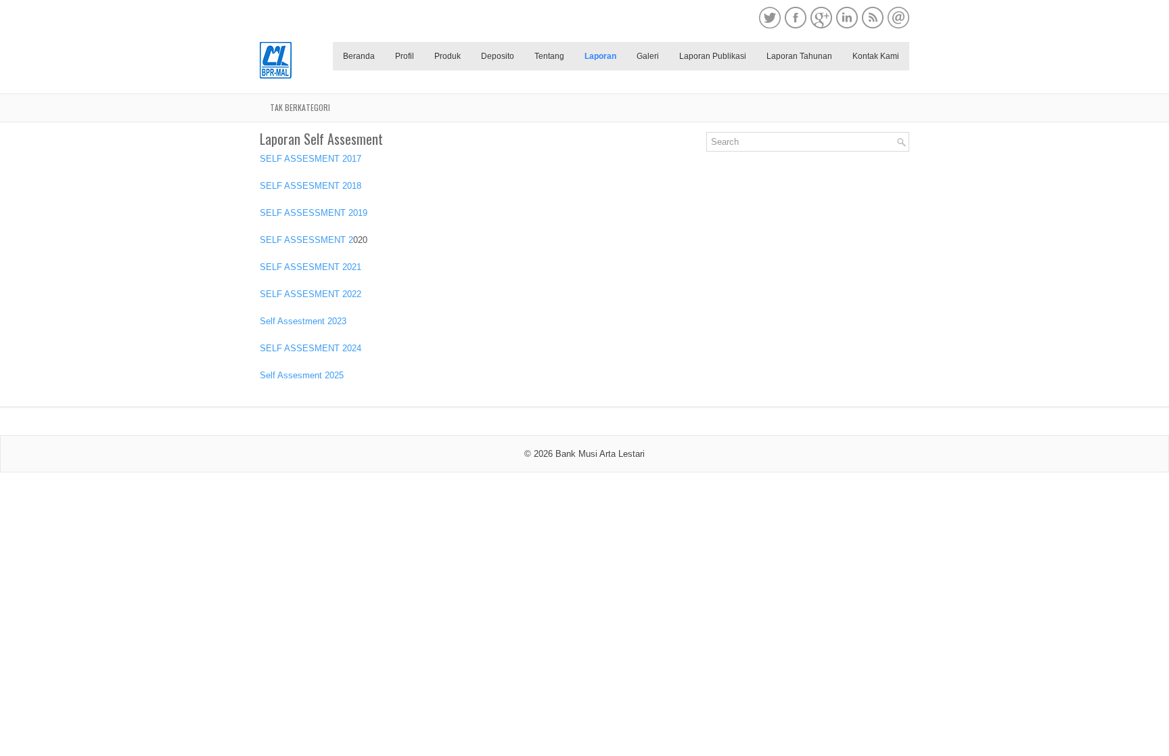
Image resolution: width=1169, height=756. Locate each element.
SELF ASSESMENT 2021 (310, 267)
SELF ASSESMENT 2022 (310, 294)
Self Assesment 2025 (302, 375)
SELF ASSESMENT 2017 (310, 159)
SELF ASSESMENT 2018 (310, 186)
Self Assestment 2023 (303, 321)
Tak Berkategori (300, 107)
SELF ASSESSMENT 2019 (313, 213)
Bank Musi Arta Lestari (600, 454)
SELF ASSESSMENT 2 (306, 240)
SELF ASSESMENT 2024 (310, 348)
